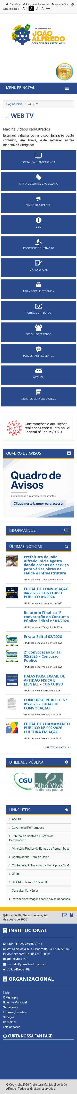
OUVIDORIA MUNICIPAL (38, 205)
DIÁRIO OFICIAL (38, 269)
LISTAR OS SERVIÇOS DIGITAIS (38, 398)
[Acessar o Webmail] (65, 915)
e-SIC (38, 226)
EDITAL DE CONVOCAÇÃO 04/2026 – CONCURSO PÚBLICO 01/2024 (46, 592)
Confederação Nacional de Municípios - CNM (40, 865)
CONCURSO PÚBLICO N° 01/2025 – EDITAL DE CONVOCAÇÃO (45, 703)
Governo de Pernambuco (27, 827)
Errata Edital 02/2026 (43, 636)
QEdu (15, 873)
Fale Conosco (11, 1027)
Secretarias (10, 1007)
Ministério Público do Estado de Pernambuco (40, 848)
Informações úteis (15, 1012)
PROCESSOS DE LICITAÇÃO (38, 248)
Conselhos (10, 1022)
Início (6, 992)
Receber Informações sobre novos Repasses (40, 899)
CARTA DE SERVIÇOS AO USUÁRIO (38, 183)
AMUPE (16, 819)
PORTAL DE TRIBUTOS (38, 312)
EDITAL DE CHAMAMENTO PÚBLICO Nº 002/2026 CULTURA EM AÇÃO (47, 727)
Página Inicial (14, 104)
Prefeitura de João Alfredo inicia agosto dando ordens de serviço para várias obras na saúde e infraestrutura (46, 564)
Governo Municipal (15, 1002)
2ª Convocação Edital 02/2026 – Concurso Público (43, 656)
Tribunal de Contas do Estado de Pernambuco (31, 838)
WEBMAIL (38, 377)
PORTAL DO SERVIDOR (38, 334)
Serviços (8, 1017)
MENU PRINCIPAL (20, 87)
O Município (10, 997)
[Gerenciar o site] (71, 915)
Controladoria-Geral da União (30, 857)
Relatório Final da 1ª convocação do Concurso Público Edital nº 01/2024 (46, 616)
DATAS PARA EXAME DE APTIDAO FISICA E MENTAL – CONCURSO (44, 680)
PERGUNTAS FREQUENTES (38, 355)
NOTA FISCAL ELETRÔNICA (38, 291)
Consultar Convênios (25, 890)
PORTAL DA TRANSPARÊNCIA (38, 162)
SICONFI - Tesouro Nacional (29, 882)
